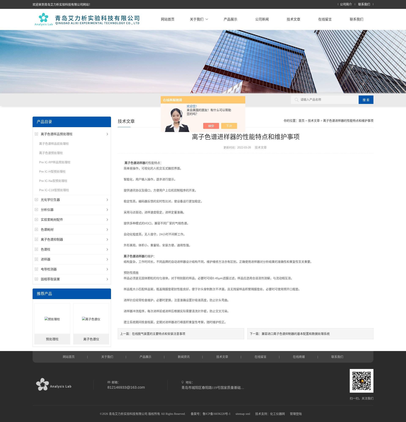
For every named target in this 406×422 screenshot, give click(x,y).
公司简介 (346, 4)
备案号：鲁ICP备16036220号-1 (210, 413)
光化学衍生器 (50, 199)
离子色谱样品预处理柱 (57, 134)
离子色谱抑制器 (52, 239)
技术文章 (293, 19)
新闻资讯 (184, 356)
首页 (301, 120)
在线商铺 (299, 356)
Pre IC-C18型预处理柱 (54, 190)
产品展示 (230, 19)
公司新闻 (262, 19)
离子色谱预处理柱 (51, 153)
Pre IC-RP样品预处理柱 (54, 162)
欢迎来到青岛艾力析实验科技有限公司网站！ (62, 4)
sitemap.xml (243, 413)
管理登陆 (296, 413)
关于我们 (196, 19)
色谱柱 (45, 249)
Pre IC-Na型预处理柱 (53, 180)
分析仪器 (47, 209)
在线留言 (325, 19)
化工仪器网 (277, 413)
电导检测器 (49, 269)
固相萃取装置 (50, 279)
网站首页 (167, 19)
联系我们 (364, 4)
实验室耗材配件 (52, 219)
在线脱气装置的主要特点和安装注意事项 (158, 333)
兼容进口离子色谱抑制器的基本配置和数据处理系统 (296, 333)
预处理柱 (52, 339)
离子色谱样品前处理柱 (54, 143)
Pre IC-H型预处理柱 (52, 171)
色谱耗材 (47, 229)
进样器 (45, 259)
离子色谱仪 (91, 339)
